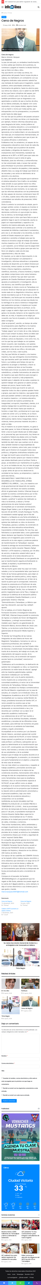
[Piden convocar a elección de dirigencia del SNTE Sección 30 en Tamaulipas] (31, 1248)
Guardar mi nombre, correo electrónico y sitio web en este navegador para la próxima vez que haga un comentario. (19, 1081)
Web (2, 1071)
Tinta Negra (5, 1016)
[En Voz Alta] (10, 984)
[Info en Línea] (13, 7)
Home (5, 13)
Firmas (10, 13)
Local (13, 1274)
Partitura (24, 991)
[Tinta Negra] (10, 1005)
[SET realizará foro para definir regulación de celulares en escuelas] (10, 1248)
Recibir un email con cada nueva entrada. (16, 1095)
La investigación (12, 1277)
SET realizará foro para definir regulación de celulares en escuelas (9, 1257)
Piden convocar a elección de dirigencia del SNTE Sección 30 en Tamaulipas (30, 1258)
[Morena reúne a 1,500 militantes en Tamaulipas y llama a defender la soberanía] (10, 1225)
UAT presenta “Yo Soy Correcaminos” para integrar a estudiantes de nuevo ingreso (30, 1235)
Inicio (9, 1274)
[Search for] (39, 7)
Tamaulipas (20, 1274)
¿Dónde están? (23, 1277)
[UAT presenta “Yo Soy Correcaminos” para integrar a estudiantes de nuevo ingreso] (31, 1225)
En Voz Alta (5, 991)
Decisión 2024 (29, 1274)
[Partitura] (30, 984)
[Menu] (2, 7)
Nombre (4, 1056)
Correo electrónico (8, 1063)
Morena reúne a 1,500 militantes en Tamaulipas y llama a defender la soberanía (10, 1235)
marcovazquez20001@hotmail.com (14, 892)
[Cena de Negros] (30, 1001)
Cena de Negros (6, 901)
